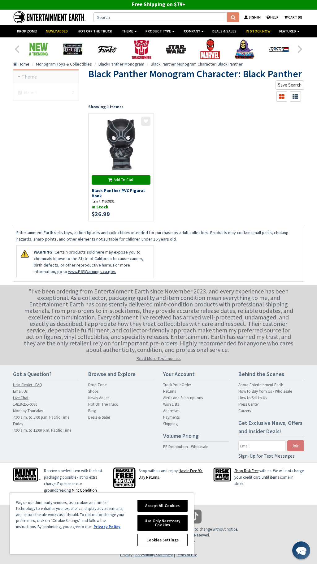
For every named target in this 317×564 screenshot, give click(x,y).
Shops (93, 391)
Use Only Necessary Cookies (162, 523)
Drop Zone (97, 384)
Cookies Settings (162, 540)
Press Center (248, 404)
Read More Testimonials (159, 358)
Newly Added (57, 31)
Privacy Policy (106, 526)
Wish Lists (171, 404)
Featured (288, 31)
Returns (169, 391)
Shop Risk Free (246, 470)
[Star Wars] (175, 49)
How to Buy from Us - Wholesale (265, 391)
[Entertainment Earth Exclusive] (72, 49)
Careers (244, 410)
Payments (171, 417)
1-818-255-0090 (25, 404)
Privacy (126, 555)
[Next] (300, 48)
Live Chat (20, 397)
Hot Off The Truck (95, 31)
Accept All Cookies (162, 505)
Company (192, 31)
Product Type (158, 31)
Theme (128, 31)
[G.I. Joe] (278, 49)
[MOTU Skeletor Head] (244, 49)
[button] (301, 550)
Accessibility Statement (154, 555)
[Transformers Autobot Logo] (141, 49)
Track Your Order (177, 384)
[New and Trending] (38, 49)
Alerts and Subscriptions (183, 397)
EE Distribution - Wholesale (185, 446)
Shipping (170, 423)
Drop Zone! (27, 31)
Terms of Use (186, 555)
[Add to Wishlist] (145, 121)
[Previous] (16, 48)
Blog (92, 410)
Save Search (290, 85)
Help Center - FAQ (27, 384)
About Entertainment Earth (260, 384)
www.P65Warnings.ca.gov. (92, 271)
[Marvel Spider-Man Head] (210, 49)
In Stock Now (258, 31)
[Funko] (107, 49)
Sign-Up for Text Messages (266, 456)
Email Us (20, 391)
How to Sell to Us (252, 397)
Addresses (171, 410)
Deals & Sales (224, 31)
